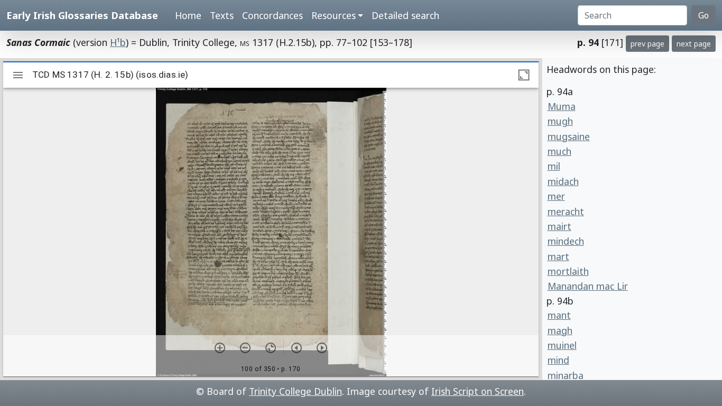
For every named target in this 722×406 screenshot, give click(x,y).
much (559, 151)
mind (558, 360)
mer (556, 196)
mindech (566, 241)
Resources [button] (333, 15)
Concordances (272, 15)
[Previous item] (296, 348)
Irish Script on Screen (477, 391)
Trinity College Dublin (295, 391)
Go (703, 15)
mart (558, 256)
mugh (560, 121)
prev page (647, 44)
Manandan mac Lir (588, 286)
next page (694, 44)
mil (554, 166)
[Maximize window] (523, 75)
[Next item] (322, 348)
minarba (566, 375)
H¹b (118, 42)
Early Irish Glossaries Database (82, 15)
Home (188, 15)
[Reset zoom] (270, 348)
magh (560, 330)
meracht (566, 211)
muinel (562, 345)
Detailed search (405, 15)
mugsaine (569, 136)
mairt (559, 226)
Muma (562, 106)
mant (559, 315)
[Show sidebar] (18, 75)
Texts (222, 15)
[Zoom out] (245, 348)
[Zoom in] (220, 348)
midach (563, 181)
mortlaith (568, 271)
